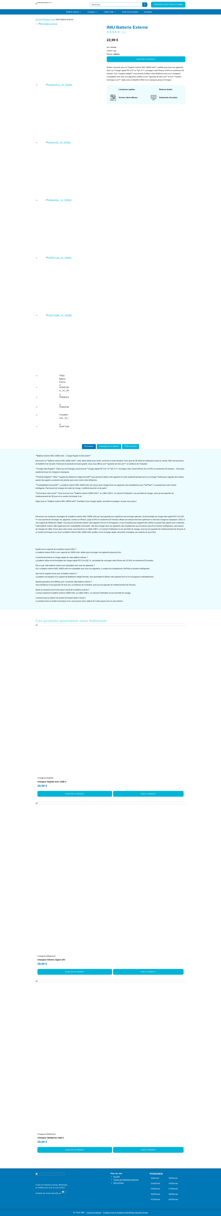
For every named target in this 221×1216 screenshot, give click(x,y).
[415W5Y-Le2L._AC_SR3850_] (68, 285)
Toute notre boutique (130, 12)
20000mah (155, 1183)
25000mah (155, 1189)
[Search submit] (144, 4)
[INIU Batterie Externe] (68, 52)
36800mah (173, 1194)
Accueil (116, 1176)
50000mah (173, 1199)
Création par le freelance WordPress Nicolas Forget (125, 1212)
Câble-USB (108, 12)
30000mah (155, 1194)
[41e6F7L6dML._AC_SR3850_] (68, 342)
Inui (115, 50)
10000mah (116, 54)
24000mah (173, 1183)
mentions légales (94, 1212)
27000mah (173, 1189)
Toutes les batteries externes (125, 1180)
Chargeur (91, 12)
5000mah (155, 1178)
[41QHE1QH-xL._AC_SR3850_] (68, 112)
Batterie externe (72, 12)
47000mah (155, 1199)
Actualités (148, 12)
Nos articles (118, 1183)
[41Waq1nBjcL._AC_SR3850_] (68, 227)
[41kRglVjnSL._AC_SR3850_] (68, 170)
